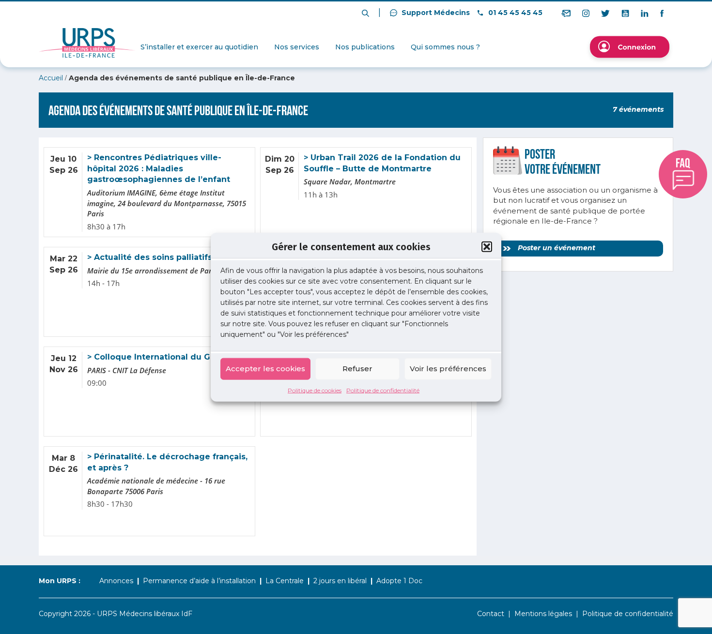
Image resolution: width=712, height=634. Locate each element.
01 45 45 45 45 (514, 12)
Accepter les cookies (265, 368)
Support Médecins (435, 12)
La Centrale (284, 580)
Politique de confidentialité (382, 389)
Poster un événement (555, 247)
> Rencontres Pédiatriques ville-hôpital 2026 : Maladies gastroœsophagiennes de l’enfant (158, 168)
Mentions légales (543, 613)
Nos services (296, 47)
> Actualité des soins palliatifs (149, 257)
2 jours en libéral (340, 580)
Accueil (51, 78)
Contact (490, 613)
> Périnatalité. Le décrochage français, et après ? (167, 462)
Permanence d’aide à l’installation (199, 580)
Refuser (357, 368)
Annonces (116, 580)
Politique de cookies (314, 389)
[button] (487, 247)
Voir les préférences (448, 368)
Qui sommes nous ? (445, 47)
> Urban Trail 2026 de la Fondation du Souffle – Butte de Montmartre (382, 163)
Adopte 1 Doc (399, 580)
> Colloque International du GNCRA (160, 357)
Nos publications (365, 47)
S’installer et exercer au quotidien (199, 47)
